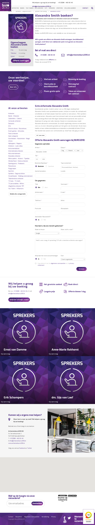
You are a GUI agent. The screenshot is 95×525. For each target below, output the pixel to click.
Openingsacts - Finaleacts (16, 163)
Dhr (39, 187)
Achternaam (39, 192)
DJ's (9, 126)
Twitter (29, 448)
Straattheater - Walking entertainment (20, 176)
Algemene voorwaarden (31, 517)
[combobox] (64, 150)
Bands (22, 8)
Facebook (22, 448)
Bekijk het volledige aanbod (19, 300)
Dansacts (11, 123)
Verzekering (45, 517)
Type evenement (66, 163)
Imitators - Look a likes (15, 146)
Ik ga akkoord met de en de (56, 264)
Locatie (63, 171)
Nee (45, 220)
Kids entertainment (14, 153)
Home (10, 11)
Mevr (46, 187)
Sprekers (52, 8)
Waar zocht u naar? (67, 229)
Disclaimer (18, 517)
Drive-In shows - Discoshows (17, 128)
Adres (62, 200)
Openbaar (51, 166)
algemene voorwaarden (58, 263)
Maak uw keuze (40, 229)
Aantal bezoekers (40, 171)
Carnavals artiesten (14, 121)
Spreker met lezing (41, 11)
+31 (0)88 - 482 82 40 (65, 3)
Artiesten (15, 8)
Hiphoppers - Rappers (15, 143)
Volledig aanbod (70, 8)
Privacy (53, 517)
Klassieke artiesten (14, 156)
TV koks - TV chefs (14, 181)
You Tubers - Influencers (16, 189)
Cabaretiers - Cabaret (15, 118)
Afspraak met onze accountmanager (46, 256)
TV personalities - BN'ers (16, 183)
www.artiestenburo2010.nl (16, 443)
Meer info (13, 87)
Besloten (41, 166)
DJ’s (46, 8)
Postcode (38, 208)
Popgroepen (12, 168)
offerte (51, 60)
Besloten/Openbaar (41, 163)
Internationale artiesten (15, 151)
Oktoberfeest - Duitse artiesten (18, 161)
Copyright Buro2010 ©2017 (16, 519)
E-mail (63, 192)
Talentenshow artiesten (15, 178)
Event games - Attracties (16, 131)
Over (62, 256)
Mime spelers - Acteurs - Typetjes (19, 158)
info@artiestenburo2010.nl (78, 55)
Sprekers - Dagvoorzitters (23, 11)
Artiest (37, 147)
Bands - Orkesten (13, 116)
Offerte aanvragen (21, 60)
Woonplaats (64, 208)
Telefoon (38, 200)
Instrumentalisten (13, 148)
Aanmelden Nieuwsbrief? (43, 217)
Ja (38, 220)
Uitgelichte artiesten (16, 186)
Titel (36, 184)
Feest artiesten (13, 133)
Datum (63, 147)
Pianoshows (12, 166)
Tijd (36, 156)
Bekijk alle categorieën (18, 194)
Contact (85, 8)
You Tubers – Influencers (34, 8)
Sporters (59, 8)
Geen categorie (13, 136)
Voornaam (64, 184)
